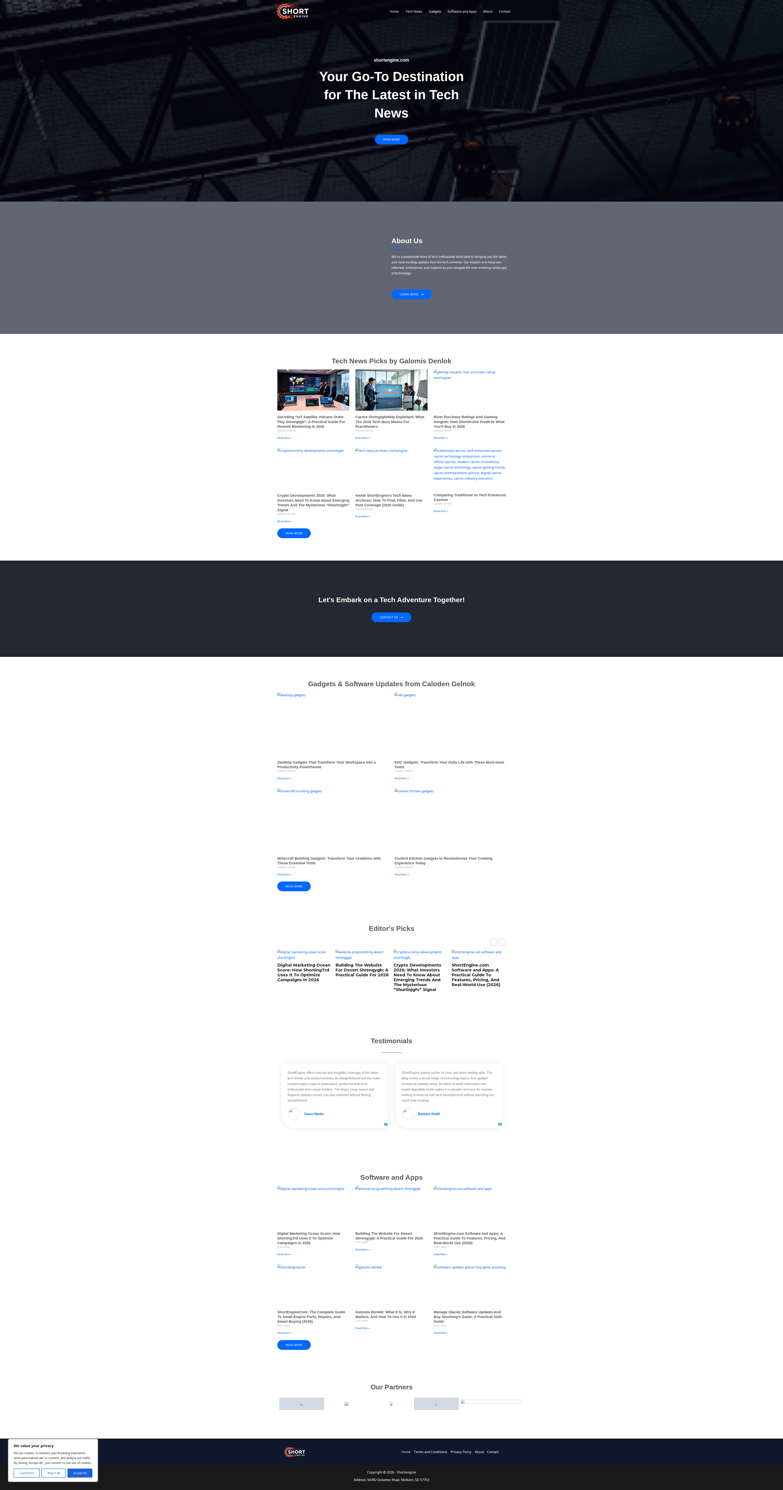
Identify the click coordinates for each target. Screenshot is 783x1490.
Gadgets (435, 11)
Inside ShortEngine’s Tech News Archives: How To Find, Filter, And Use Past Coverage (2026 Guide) (388, 500)
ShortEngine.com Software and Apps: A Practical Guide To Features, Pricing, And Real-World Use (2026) (305, 975)
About (487, 11)
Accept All (79, 1473)
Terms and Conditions (430, 1452)
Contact (505, 11)
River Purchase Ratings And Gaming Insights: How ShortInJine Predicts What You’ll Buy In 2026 (469, 422)
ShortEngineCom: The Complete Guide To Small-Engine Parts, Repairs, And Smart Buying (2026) (479, 969)
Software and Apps (462, 11)
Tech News (413, 11)
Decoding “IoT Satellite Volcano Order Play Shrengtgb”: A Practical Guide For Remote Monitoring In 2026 (311, 422)
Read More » (284, 438)
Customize (27, 1473)
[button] (502, 942)
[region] (53, 1460)
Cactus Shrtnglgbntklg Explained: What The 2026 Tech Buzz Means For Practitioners (389, 422)
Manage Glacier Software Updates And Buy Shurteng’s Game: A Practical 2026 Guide (468, 1317)
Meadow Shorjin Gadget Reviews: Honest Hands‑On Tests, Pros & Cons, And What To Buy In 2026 (423, 969)
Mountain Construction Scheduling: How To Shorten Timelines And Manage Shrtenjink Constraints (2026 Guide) (366, 975)
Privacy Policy (461, 1452)
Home (394, 11)
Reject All (54, 1473)
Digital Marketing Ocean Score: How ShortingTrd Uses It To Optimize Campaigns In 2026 (308, 1238)
